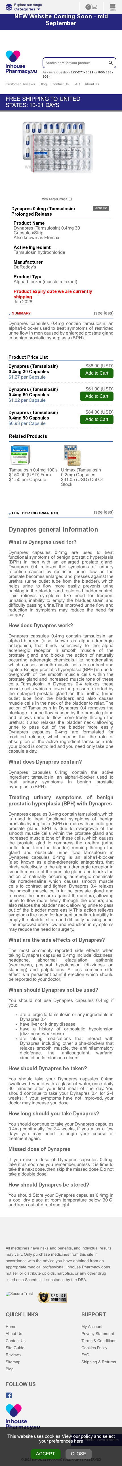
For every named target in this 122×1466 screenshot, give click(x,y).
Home (11, 1327)
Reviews (13, 1355)
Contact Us (60, 84)
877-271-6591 (82, 72)
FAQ (76, 84)
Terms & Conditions (98, 1341)
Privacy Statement (97, 1334)
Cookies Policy (94, 1348)
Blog (43, 84)
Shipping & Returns (98, 1362)
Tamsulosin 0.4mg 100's (33, 470)
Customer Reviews (20, 84)
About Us (92, 84)
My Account (91, 1327)
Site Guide (15, 1348)
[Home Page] (23, 1417)
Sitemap (13, 1362)
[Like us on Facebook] (9, 1395)
